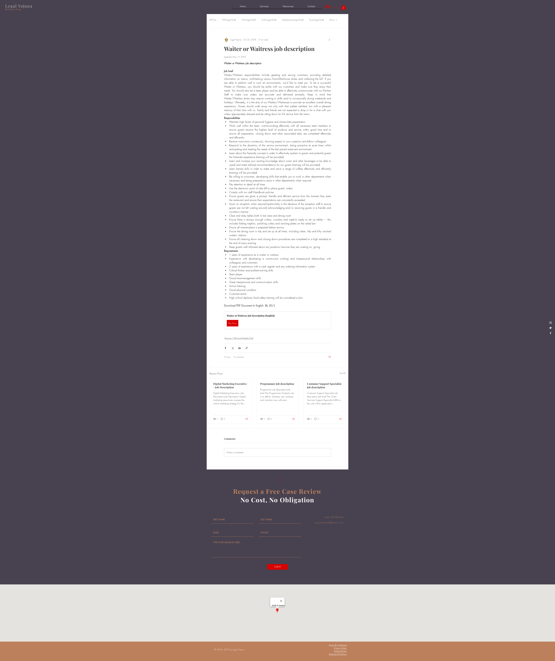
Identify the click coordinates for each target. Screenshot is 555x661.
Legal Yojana (19, 6)
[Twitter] (550, 327)
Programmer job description (277, 384)
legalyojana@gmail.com (329, 522)
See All (342, 373)
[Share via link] (246, 348)
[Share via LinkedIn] (239, 348)
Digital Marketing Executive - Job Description (230, 385)
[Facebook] (550, 333)
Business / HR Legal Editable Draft (239, 338)
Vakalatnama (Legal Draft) (292, 19)
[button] (343, 7)
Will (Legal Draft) (229, 19)
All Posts (213, 19)
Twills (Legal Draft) (268, 19)
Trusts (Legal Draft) (316, 19)
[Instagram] (550, 322)
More (332, 19)
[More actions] (329, 39)
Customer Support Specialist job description (324, 385)
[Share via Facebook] (225, 348)
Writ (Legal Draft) (249, 19)
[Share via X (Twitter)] (232, 348)
